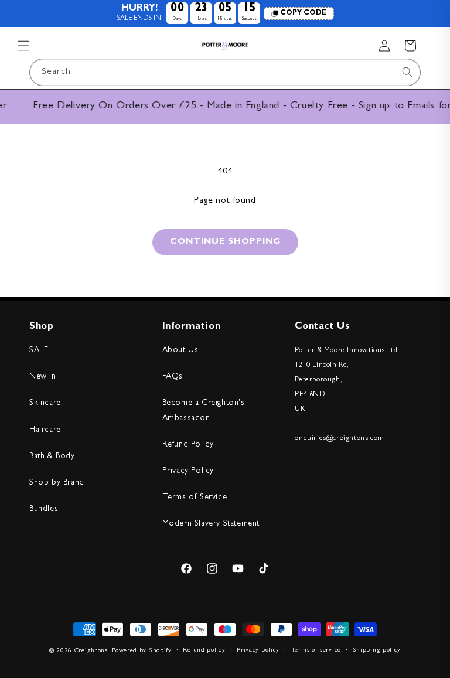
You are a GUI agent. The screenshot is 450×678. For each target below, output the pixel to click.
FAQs (172, 377)
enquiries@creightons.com (339, 438)
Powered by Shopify (142, 651)
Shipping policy (377, 650)
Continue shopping (225, 242)
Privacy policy (258, 650)
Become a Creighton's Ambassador (203, 410)
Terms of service (316, 650)
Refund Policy (188, 445)
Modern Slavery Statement (211, 524)
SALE (38, 350)
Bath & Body (52, 456)
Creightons (91, 651)
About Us (180, 350)
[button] (23, 46)
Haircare (45, 430)
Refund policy (204, 650)
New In (42, 377)
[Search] (407, 72)
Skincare (45, 403)
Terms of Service (194, 497)
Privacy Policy (188, 471)
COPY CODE (303, 13)
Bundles (43, 509)
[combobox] (225, 72)
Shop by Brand (56, 483)
